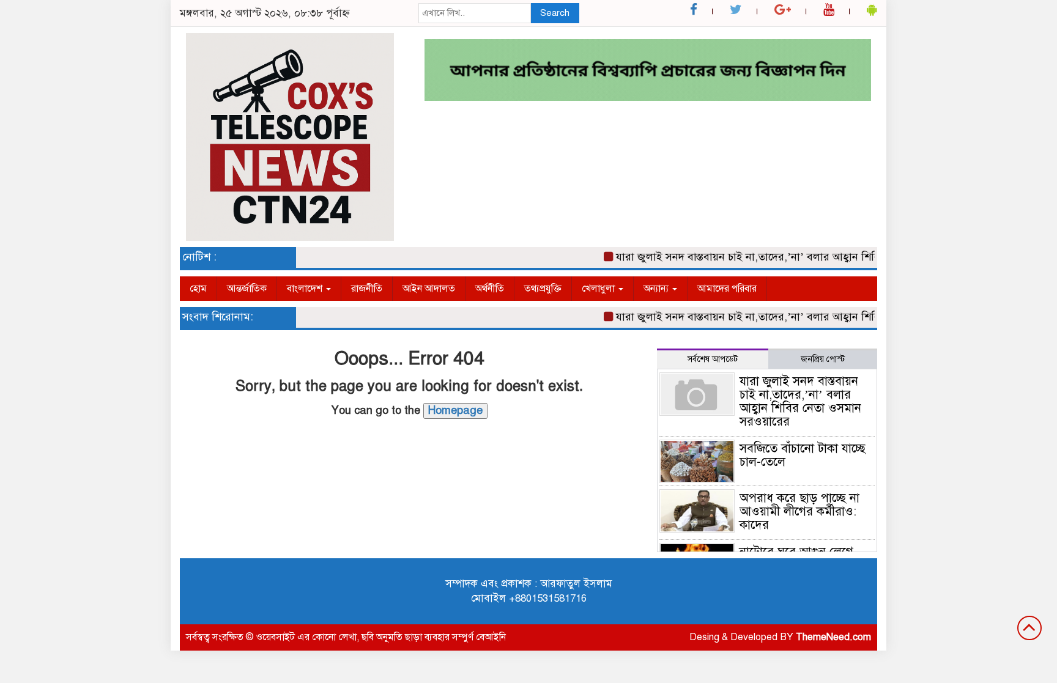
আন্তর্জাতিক (247, 288)
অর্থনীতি (489, 288)
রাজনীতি (366, 288)
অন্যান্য (657, 288)
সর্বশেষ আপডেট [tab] (713, 359)
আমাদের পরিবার (727, 288)
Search (554, 12)
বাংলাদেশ (306, 288)
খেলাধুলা (599, 288)
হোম (198, 288)
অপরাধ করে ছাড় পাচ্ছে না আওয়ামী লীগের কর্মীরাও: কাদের (799, 511)
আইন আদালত (428, 288)
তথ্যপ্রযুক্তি (543, 288)
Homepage (455, 410)
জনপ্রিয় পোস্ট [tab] (823, 359)
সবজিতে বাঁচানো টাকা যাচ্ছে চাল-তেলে (803, 455)
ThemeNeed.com (833, 637)
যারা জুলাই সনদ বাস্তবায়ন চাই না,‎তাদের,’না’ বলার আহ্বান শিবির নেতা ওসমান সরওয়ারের (793, 257)
